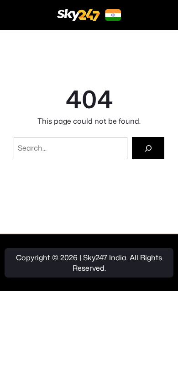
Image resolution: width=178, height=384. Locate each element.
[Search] (148, 148)
